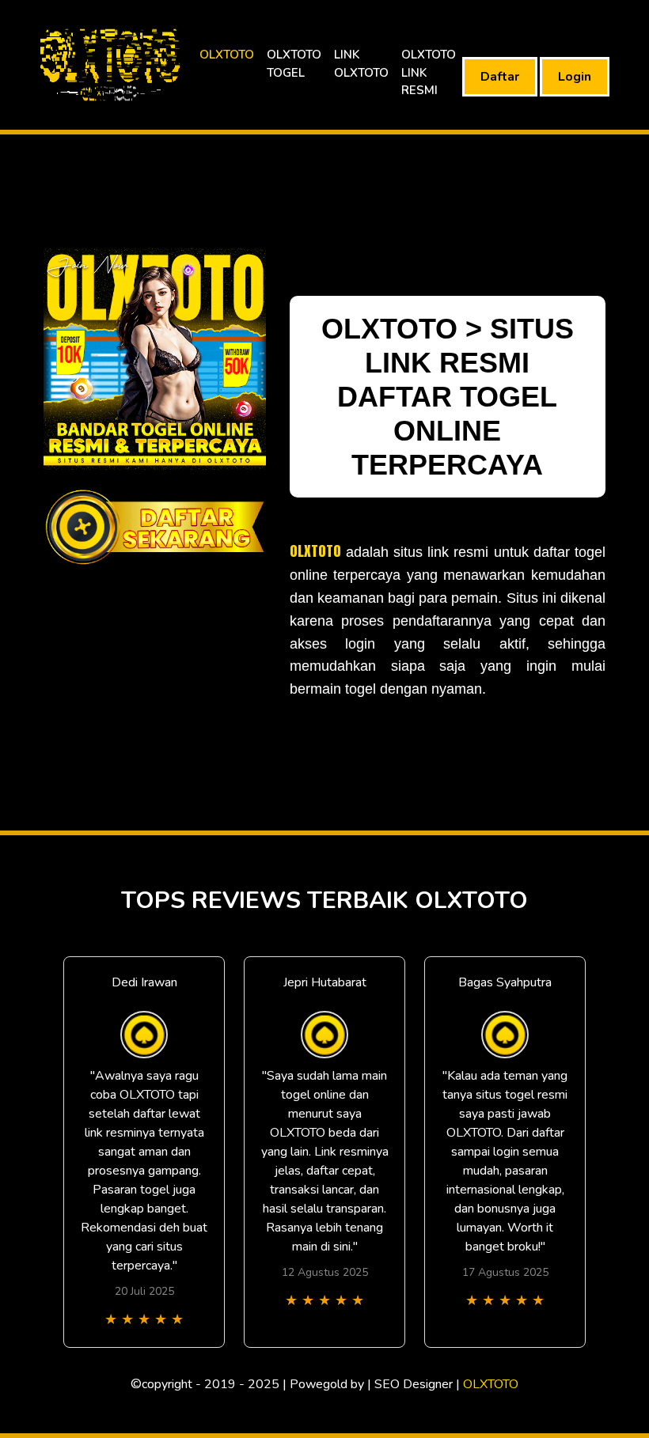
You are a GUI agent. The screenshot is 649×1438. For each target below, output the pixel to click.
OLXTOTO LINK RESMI (428, 72)
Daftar (499, 76)
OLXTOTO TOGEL (294, 64)
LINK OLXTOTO (361, 64)
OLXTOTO (226, 54)
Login (574, 76)
